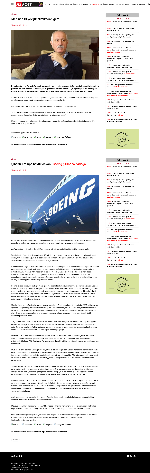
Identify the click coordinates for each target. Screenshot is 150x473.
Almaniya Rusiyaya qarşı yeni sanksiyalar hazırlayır (121, 73)
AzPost (68, 137)
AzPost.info (17, 456)
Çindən (15, 440)
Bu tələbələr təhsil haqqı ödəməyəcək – (118, 114)
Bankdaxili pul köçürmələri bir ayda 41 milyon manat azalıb (122, 120)
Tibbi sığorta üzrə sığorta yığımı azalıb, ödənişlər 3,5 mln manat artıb (121, 36)
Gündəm (14, 14)
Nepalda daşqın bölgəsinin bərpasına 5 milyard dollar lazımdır (119, 66)
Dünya (13, 159)
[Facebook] (149, 4)
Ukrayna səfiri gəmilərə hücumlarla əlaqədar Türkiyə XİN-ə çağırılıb (120, 59)
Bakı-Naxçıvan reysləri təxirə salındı (120, 86)
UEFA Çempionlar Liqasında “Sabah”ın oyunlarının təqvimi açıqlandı (121, 79)
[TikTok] (138, 456)
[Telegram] (135, 456)
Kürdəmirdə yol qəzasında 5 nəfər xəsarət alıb (122, 23)
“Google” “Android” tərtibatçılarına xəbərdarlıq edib (122, 107)
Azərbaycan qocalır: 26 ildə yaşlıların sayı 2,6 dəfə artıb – (122, 93)
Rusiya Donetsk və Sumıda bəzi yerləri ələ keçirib (120, 101)
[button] (12, 4)
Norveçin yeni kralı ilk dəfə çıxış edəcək (120, 42)
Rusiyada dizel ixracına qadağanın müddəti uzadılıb (122, 29)
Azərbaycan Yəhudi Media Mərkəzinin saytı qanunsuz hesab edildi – (122, 50)
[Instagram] (131, 456)
